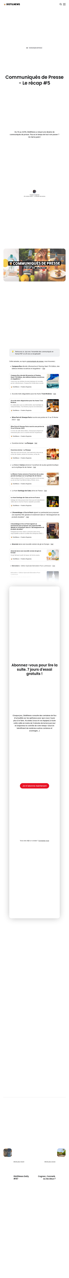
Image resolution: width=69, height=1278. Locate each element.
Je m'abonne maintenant (34, 786)
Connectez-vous (43, 840)
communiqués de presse (35, 361)
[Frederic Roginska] (34, 191)
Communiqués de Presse (35, 47)
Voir (43, 368)
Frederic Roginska (34, 194)
